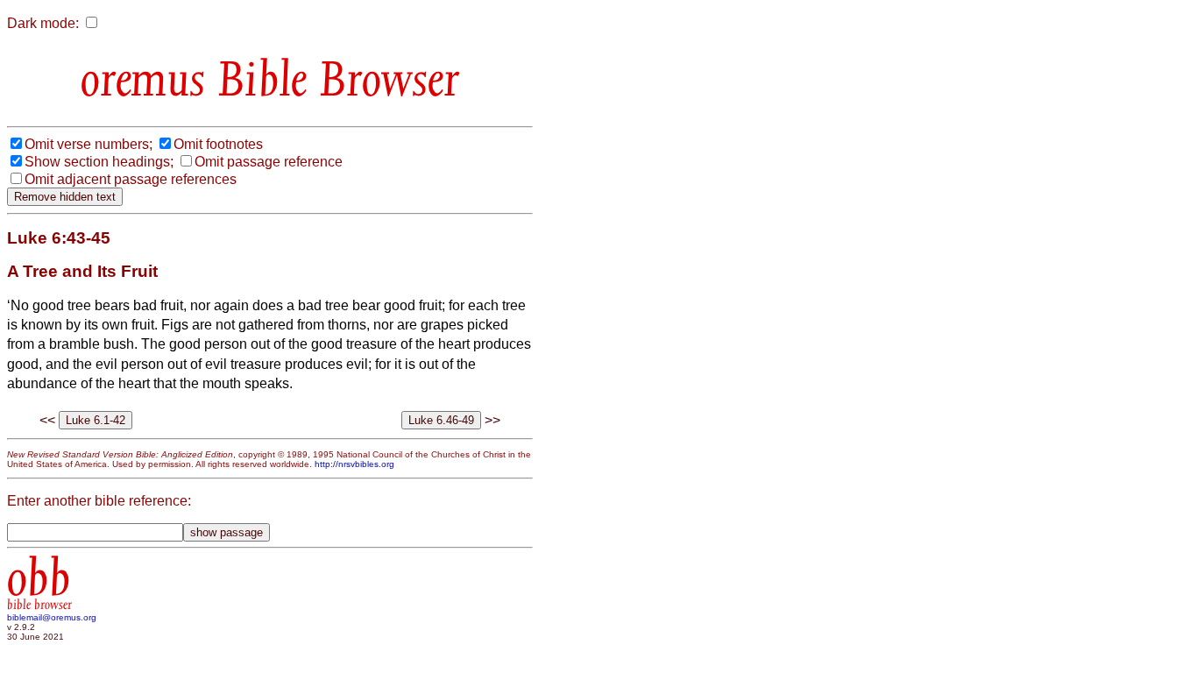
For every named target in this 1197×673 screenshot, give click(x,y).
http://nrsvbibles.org (354, 464)
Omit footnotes (218, 144)
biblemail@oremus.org (51, 617)
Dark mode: (43, 23)
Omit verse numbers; (88, 144)
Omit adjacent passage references (131, 179)
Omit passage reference (269, 161)
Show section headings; (99, 161)
